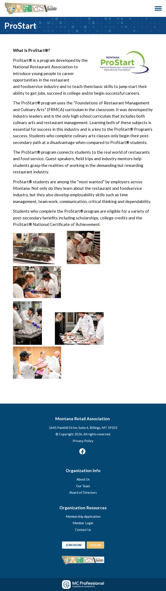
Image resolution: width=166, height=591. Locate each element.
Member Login (83, 523)
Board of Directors (83, 492)
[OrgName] (31, 8)
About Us (83, 479)
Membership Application (83, 516)
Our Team (83, 486)
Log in (95, 545)
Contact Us (83, 530)
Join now (73, 545)
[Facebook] (82, 451)
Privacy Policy (83, 441)
